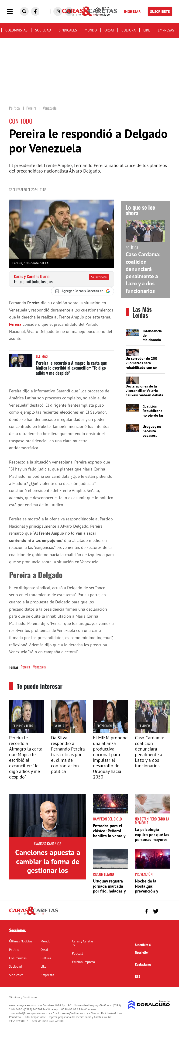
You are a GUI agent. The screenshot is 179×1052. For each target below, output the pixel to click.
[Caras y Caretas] (33, 914)
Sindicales (68, 30)
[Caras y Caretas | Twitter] (155, 911)
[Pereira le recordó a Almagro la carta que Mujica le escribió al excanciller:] (26, 732)
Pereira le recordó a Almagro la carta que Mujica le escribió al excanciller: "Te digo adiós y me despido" (71, 368)
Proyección (104, 725)
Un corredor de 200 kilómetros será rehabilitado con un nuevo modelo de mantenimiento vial (141, 367)
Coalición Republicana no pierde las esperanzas (153, 413)
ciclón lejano (103, 874)
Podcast (77, 953)
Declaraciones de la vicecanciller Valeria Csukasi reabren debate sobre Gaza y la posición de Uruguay (144, 395)
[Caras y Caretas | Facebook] (35, 11)
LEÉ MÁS (42, 356)
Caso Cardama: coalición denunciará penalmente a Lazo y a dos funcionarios (143, 272)
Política (14, 950)
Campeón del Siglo (107, 819)
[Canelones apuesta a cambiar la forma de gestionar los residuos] (47, 815)
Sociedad (43, 30)
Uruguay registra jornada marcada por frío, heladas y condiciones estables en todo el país (110, 893)
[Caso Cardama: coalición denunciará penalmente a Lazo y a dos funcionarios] (152, 732)
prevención (143, 874)
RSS (137, 976)
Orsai (109, 30)
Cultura (128, 30)
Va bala (59, 725)
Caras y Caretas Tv (82, 943)
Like (146, 30)
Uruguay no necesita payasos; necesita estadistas (152, 435)
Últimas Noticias (20, 941)
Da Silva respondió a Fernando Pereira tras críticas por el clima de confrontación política (68, 754)
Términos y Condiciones (23, 997)
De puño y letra (23, 725)
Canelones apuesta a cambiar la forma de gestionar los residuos (47, 865)
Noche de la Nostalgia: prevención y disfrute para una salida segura (150, 891)
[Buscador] (24, 11)
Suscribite (99, 277)
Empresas (166, 30)
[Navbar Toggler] (13, 11)
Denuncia (144, 725)
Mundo (91, 30)
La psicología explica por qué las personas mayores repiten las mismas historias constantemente (152, 842)
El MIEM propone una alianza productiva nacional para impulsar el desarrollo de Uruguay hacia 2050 (110, 757)
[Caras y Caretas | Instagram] (57, 11)
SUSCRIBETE (160, 11)
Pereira (15, 324)
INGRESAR (132, 11)
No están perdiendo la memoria (152, 820)
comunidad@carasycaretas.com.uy (30, 1013)
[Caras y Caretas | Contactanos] (165, 911)
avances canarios (47, 843)
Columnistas (16, 30)
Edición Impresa (83, 962)
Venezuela (39, 667)
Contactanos (143, 964)
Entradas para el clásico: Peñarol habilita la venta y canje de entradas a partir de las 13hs (109, 838)
